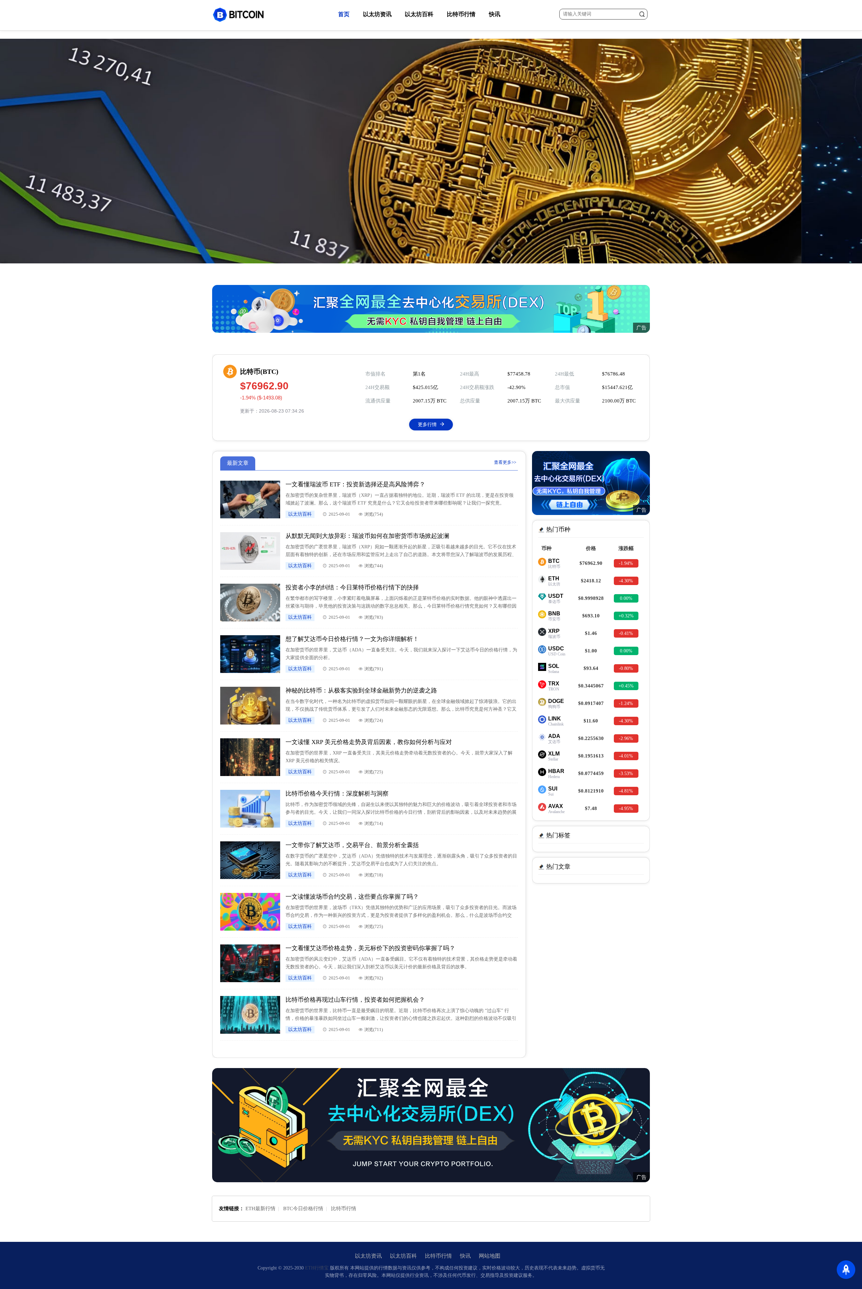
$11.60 (591, 720)
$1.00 (591, 650)
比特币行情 (461, 14)
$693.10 (591, 615)
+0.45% (626, 685)
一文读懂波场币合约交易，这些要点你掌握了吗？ (352, 896)
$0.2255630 (591, 738)
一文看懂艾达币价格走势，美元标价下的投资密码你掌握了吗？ (370, 948)
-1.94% (626, 563)
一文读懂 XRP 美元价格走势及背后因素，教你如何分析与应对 (369, 742)
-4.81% (626, 791)
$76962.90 (590, 563)
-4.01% (626, 756)
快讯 (494, 14)
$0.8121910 (591, 791)
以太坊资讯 (377, 14)
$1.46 (591, 633)
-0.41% (626, 633)
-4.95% (626, 808)
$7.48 (591, 808)
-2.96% (626, 738)
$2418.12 (591, 580)
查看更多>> (505, 462)
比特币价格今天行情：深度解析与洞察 (337, 793)
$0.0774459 (591, 773)
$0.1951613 (591, 756)
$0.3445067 (591, 685)
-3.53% (626, 773)
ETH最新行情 (260, 1208)
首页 (344, 14)
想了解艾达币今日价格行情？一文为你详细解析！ (352, 639)
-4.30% (626, 580)
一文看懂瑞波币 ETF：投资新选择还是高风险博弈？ (355, 484)
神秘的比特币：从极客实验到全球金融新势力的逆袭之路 (361, 690)
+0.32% (626, 615)
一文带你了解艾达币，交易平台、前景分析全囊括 (352, 845)
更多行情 (427, 424)
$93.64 (591, 668)
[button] (428, 255)
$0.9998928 (591, 598)
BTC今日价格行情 (303, 1208)
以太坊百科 (419, 14)
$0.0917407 (591, 703)
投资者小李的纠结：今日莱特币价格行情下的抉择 (352, 587)
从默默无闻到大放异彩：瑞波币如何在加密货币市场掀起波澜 (367, 536)
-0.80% (626, 668)
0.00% (626, 598)
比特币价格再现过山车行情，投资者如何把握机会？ (355, 999)
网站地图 (489, 1256)
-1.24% (626, 703)
